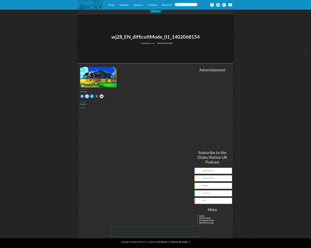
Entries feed (204, 218)
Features (138, 4)
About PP (167, 4)
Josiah (152, 43)
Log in (202, 216)
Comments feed (206, 220)
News (111, 4)
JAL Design (183, 242)
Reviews (124, 4)
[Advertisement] (212, 111)
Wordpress (162, 242)
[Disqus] (136, 150)
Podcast (152, 4)
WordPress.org (206, 222)
